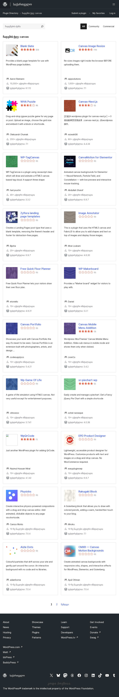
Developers (67, 632)
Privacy (7, 637)
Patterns (36, 637)
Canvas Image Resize (92, 46)
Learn (64, 622)
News (6, 627)
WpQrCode (27, 435)
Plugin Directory (10, 13)
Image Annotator (89, 213)
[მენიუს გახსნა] (114, 4)
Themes (36, 627)
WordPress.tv (69, 637)
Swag (94, 637)
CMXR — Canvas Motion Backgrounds (91, 549)
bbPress (9, 657)
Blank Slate (27, 46)
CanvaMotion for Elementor (95, 157)
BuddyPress (11, 662)
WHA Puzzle (28, 101)
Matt (7, 652)
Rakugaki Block (88, 491)
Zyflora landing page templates (30, 215)
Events (93, 627)
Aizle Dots (26, 547)
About (6, 622)
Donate (95, 632)
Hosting (7, 632)
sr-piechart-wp (88, 380)
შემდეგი (65, 604)
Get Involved (97, 622)
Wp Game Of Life (31, 380)
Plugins (35, 632)
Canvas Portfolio (30, 324)
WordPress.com (13, 647)
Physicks (25, 491)
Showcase (37, 622)
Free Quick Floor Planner (35, 268)
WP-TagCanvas (29, 157)
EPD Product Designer (92, 435)
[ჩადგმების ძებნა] (42, 26)
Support (65, 627)
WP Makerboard (88, 268)
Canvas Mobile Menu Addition (88, 326)
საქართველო (17, 675)
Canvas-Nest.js (88, 101)
